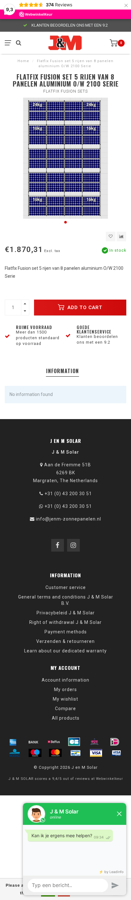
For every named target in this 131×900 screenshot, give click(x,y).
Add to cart (84, 307)
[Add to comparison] (121, 236)
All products (65, 718)
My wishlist (65, 699)
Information (62, 371)
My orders (65, 689)
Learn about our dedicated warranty (65, 650)
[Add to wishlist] (110, 236)
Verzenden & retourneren (65, 641)
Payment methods (66, 631)
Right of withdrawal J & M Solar (65, 622)
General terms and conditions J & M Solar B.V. (65, 600)
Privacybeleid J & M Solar (66, 612)
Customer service (65, 587)
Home (23, 61)
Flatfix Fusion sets (65, 91)
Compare (65, 708)
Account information (65, 680)
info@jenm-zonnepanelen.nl (68, 518)
